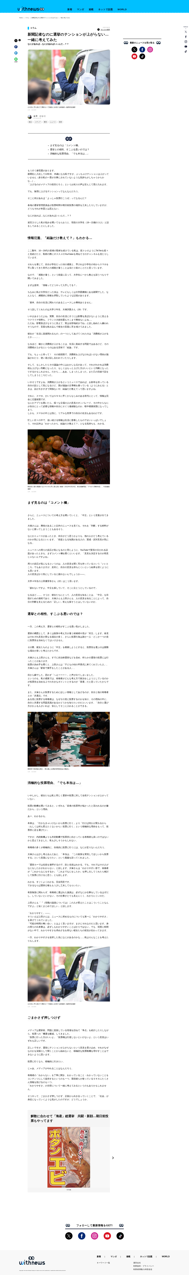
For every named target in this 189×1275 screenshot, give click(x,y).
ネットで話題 (105, 9)
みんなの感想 (105, 30)
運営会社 (137, 1263)
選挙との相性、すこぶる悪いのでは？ (69, 149)
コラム (27, 17)
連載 (91, 9)
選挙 (45, 122)
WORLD (122, 9)
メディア (38, 122)
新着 (69, 9)
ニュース (53, 122)
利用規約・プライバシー (143, 1266)
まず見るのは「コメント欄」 (65, 145)
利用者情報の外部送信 (142, 1269)
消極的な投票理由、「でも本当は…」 (69, 153)
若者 (60, 122)
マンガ (80, 9)
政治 (30, 122)
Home (21, 17)
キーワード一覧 (103, 1263)
